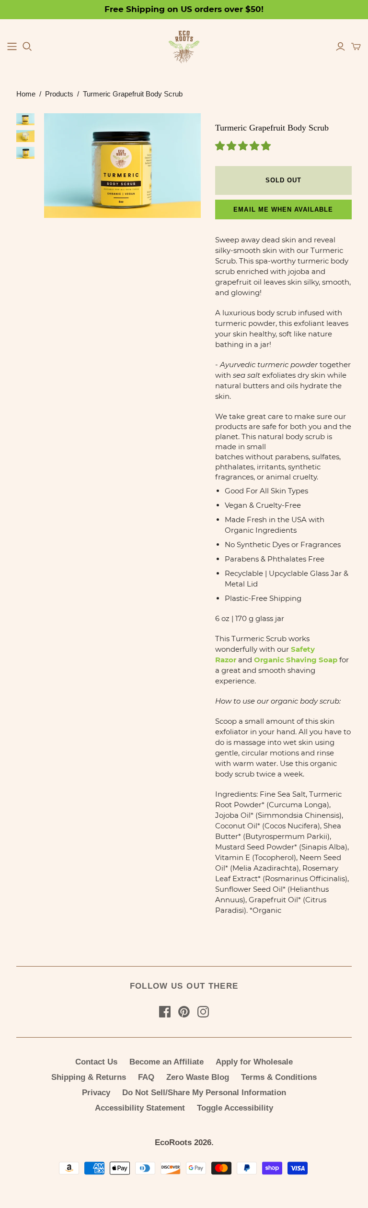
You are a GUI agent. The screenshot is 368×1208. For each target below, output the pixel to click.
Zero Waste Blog (197, 1077)
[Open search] (27, 46)
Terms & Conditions (279, 1077)
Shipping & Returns (88, 1077)
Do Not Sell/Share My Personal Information (204, 1092)
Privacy (96, 1092)
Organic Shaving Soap (295, 659)
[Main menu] (12, 46)
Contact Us (96, 1061)
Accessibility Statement (140, 1107)
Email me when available (283, 209)
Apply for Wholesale (254, 1061)
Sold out (283, 180)
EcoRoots (173, 1142)
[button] (244, 147)
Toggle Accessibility (235, 1107)
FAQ (146, 1077)
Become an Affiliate (166, 1061)
